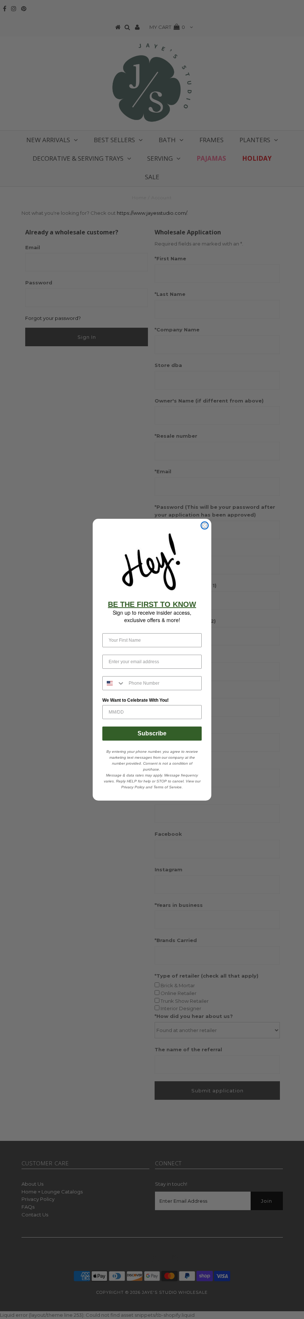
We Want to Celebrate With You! (135, 700)
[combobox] (114, 683)
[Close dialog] (204, 525)
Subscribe (152, 733)
